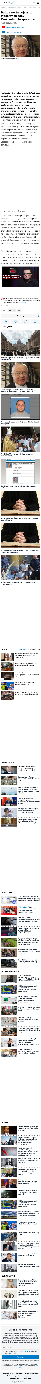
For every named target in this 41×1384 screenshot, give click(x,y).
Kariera (26, 1374)
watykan (12, 310)
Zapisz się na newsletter (14, 32)
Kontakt (6, 1374)
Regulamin (34, 1374)
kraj (25, 7)
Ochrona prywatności (14, 1376)
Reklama (19, 1374)
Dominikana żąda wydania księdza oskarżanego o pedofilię (18, 487)
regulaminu (26, 1351)
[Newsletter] (5, 321)
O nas (12, 1374)
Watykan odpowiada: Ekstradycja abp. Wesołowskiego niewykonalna (20, 358)
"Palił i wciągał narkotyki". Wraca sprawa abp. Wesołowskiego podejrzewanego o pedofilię (17, 390)
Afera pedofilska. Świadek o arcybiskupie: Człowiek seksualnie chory (19, 519)
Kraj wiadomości (34, 649)
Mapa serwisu (29, 1376)
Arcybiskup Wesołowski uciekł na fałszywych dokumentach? (17, 455)
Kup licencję (22, 302)
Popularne (22, 649)
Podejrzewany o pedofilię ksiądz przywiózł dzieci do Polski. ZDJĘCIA (19, 583)
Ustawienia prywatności (18, 1378)
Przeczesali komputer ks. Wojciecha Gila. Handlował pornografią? (20, 423)
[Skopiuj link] (25, 321)
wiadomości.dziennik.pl (14, 7)
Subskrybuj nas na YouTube (15, 27)
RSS (29, 1378)
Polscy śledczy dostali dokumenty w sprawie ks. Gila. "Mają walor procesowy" (20, 551)
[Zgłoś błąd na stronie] (35, 321)
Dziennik (3, 7)
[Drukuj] (15, 321)
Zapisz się (20, 1357)
